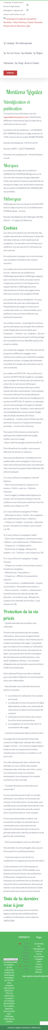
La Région (39, 959)
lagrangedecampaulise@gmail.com (26, 976)
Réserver (38, 972)
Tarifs (39, 961)
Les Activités (39, 956)
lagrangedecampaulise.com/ (16, 117)
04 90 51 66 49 (31, 143)
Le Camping (39, 943)
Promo (39, 964)
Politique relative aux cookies (9, 1019)
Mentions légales (14, 1027)
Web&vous (36, 1027)
